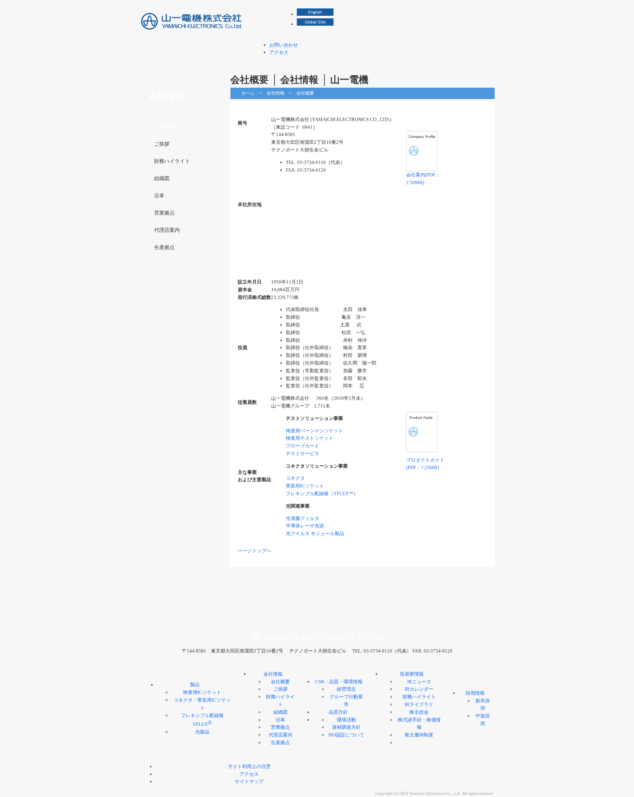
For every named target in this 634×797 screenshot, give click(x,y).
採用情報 (469, 62)
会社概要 (164, 126)
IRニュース (419, 681)
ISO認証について (346, 735)
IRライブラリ (419, 704)
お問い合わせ (283, 45)
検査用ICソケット (202, 692)
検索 (489, 7)
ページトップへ (254, 550)
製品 (268, 62)
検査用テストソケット (310, 438)
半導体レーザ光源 (305, 526)
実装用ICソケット (305, 486)
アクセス (278, 52)
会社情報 (316, 62)
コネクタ (295, 478)
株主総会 (419, 712)
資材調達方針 (346, 727)
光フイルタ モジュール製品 (315, 533)
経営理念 (346, 689)
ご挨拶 (162, 144)
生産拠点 (164, 247)
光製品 (202, 732)
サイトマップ (249, 781)
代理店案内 (167, 230)
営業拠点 (164, 213)
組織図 (162, 178)
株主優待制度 (419, 735)
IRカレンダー (419, 689)
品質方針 (338, 712)
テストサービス (302, 453)
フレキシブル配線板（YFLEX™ (319, 493)
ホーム (248, 93)
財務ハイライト (172, 161)
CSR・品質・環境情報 (369, 62)
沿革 (159, 195)
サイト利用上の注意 (249, 766)
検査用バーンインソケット (314, 431)
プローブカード (302, 446)
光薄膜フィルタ (302, 518)
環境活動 (346, 720)
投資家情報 (421, 62)
